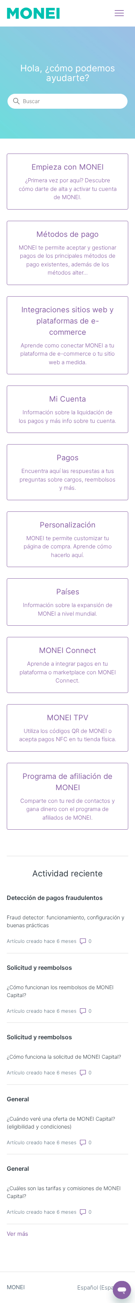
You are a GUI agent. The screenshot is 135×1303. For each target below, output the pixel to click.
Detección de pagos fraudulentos (55, 897)
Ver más (17, 1233)
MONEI (16, 1287)
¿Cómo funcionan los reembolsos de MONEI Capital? (60, 991)
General (18, 1099)
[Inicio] (33, 13)
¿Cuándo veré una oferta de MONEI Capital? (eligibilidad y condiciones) (61, 1122)
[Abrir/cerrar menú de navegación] (119, 13)
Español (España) (100, 1287)
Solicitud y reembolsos (39, 967)
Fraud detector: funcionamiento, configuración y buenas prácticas (65, 921)
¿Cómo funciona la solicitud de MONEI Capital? (64, 1056)
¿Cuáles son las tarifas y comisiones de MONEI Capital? (64, 1192)
